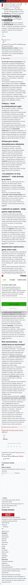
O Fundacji (7, 23)
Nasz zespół (5, 552)
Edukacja (4, 538)
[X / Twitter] (6, 24)
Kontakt (4, 554)
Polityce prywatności (21, 488)
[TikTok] (10, 24)
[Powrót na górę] (0, 584)
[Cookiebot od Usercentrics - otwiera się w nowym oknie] (20, 276)
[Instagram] (12, 24)
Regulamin (4, 563)
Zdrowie (4, 540)
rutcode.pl (18, 574)
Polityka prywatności (7, 561)
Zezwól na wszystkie (14, 304)
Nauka (3, 546)
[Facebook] (5, 24)
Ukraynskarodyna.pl (7, 567)
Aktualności (5, 535)
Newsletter (5, 555)
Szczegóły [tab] (12, 279)
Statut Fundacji (6, 565)
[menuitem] (12, 2)
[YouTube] (8, 24)
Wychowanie (5, 537)
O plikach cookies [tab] (21, 279)
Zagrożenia (5, 542)
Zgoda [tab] (4, 279)
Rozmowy (4, 544)
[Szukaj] (25, 4)
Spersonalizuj (13, 308)
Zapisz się (17, 473)
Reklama (4, 557)
